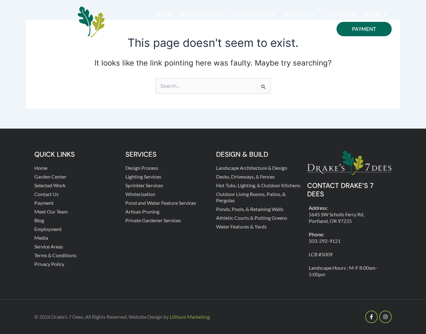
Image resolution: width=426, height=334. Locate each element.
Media (41, 238)
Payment (364, 29)
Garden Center (201, 14)
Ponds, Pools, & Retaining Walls (249, 209)
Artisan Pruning (142, 211)
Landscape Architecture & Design (251, 168)
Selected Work (49, 185)
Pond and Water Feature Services (160, 203)
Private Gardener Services (153, 220)
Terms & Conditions (55, 255)
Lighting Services (143, 176)
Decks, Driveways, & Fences (245, 176)
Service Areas (48, 246)
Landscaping (248, 14)
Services (295, 14)
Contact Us (340, 14)
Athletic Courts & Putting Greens (251, 218)
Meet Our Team (51, 211)
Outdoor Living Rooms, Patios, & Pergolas (251, 197)
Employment (48, 229)
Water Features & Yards (241, 226)
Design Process (141, 168)
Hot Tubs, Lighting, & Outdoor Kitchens (258, 185)
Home (164, 14)
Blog (39, 220)
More (371, 14)
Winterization (140, 194)
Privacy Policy (49, 264)
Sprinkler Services (144, 185)
